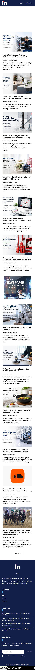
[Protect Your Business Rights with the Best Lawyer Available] (17, 356)
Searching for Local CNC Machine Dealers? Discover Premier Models (15, 451)
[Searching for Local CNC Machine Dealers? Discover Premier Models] (17, 436)
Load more (17, 553)
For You (5, 263)
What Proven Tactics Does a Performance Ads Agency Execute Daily (17, 219)
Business (5, 60)
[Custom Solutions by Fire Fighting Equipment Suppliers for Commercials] (17, 245)
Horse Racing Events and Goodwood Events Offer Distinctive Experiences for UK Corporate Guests (17, 532)
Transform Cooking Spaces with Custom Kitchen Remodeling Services (17, 97)
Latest (4, 537)
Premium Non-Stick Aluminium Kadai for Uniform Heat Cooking (16, 411)
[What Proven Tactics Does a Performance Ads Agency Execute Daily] (17, 205)
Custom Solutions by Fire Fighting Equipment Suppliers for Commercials (17, 259)
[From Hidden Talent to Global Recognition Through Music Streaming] (17, 476)
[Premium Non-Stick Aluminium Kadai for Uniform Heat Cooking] (17, 397)
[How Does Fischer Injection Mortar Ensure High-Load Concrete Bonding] (17, 122)
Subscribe (29, 651)
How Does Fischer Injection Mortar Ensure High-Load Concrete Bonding (16, 137)
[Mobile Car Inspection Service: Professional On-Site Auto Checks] (17, 42)
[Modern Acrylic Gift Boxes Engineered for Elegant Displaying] (17, 164)
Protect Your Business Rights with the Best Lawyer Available (16, 370)
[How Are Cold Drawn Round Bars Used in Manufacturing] (17, 314)
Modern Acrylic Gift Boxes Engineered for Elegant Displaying (17, 178)
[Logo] (4, 3)
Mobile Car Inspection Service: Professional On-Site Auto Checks (15, 56)
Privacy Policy (21, 656)
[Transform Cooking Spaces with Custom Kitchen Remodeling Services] (17, 83)
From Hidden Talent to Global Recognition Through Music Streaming (17, 490)
